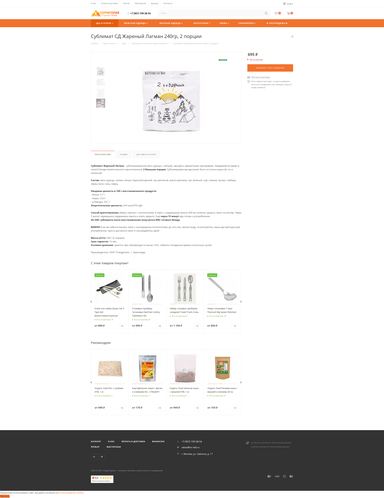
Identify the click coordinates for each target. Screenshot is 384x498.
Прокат (95, 446)
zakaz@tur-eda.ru (191, 447)
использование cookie (71, 492)
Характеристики (103, 154)
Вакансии (158, 441)
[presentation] (91, 302)
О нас (111, 441)
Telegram (102, 457)
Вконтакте (94, 457)
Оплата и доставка (133, 441)
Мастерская (114, 446)
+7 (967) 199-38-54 (140, 13)
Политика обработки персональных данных (270, 447)
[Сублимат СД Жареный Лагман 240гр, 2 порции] (171, 101)
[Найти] (266, 13)
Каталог (96, 441)
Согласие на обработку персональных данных (271, 443)
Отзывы (124, 154)
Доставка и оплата (146, 154)
